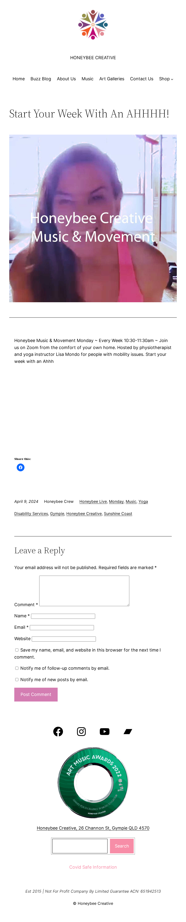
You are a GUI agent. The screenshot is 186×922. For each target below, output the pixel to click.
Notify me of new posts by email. (54, 679)
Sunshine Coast (118, 513)
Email (21, 627)
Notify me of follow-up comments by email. (64, 668)
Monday (116, 501)
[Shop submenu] (172, 79)
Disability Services (31, 513)
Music (131, 501)
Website (22, 638)
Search (122, 846)
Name (22, 615)
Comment (26, 604)
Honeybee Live (93, 501)
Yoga (143, 501)
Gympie (57, 513)
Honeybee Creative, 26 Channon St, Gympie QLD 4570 (93, 828)
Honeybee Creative (93, 57)
